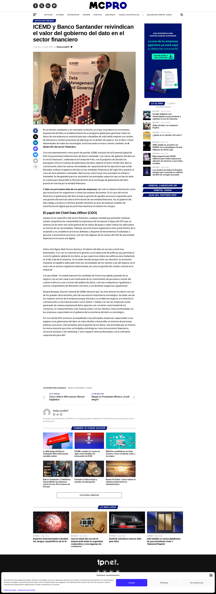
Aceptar (131, 583)
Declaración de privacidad (26, 590)
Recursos (110, 15)
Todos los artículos (129, 15)
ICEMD (89, 388)
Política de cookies (10, 590)
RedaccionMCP (63, 47)
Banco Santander (76, 388)
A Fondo (60, 15)
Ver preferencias (196, 583)
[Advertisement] (89, 367)
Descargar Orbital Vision (159, 15)
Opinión (86, 15)
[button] (211, 575)
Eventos (98, 15)
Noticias (48, 15)
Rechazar (164, 583)
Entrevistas (73, 15)
